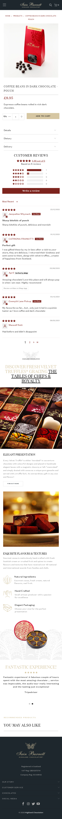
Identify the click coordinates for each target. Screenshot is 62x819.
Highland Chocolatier (34, 812)
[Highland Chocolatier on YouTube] (38, 804)
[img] (8, 209)
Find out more (13, 483)
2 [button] (29, 342)
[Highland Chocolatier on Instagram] (28, 804)
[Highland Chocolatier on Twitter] (33, 804)
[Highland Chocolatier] (31, 5)
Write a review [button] (31, 190)
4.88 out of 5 (38, 160)
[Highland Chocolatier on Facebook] (23, 804)
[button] (18, 170)
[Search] (50, 5)
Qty (5, 116)
